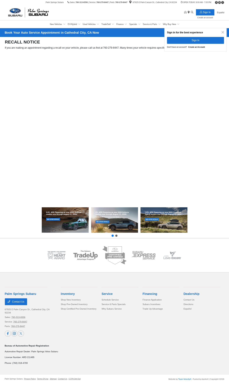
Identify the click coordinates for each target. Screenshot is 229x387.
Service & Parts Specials (114, 304)
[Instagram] (219, 2)
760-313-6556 (82, 2)
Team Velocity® (184, 379)
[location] (130, 3)
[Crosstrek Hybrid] (164, 220)
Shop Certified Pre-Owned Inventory (78, 309)
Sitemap (53, 379)
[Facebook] (216, 2)
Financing (150, 294)
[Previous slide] (113, 236)
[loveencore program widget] (172, 255)
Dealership (191, 294)
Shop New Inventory (71, 299)
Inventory (68, 294)
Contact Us (17, 301)
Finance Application (152, 299)
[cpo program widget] (114, 255)
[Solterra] (114, 220)
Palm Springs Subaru (14, 379)
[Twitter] (222, 2)
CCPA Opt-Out (75, 379)
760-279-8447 (102, 2)
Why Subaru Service (112, 309)
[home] (186, 12)
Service (107, 294)
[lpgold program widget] (56, 255)
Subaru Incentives (151, 304)
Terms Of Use (42, 379)
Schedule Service (110, 299)
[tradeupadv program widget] (85, 255)
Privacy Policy (30, 379)
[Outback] (65, 220)
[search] (192, 12)
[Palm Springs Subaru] (31, 12)
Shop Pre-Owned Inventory (74, 304)
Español (187, 309)
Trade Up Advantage (153, 309)
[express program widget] (143, 255)
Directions (188, 304)
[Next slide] (116, 236)
